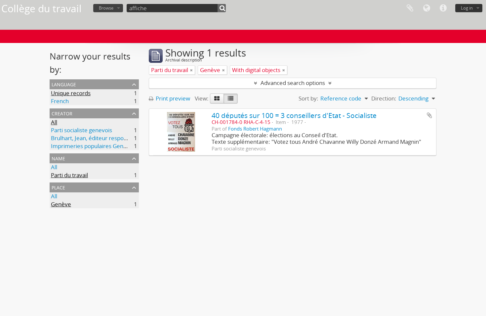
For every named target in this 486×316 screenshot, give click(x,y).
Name (58, 157)
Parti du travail (69, 175)
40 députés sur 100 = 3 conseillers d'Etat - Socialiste (294, 115)
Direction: (383, 98)
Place (58, 186)
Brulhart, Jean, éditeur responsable (96, 138)
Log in (467, 8)
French (60, 101)
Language (426, 8)
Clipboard (410, 8)
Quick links (443, 8)
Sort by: (308, 98)
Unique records (71, 93)
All (54, 122)
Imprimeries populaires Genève (92, 146)
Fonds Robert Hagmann (255, 128)
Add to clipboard (429, 115)
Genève (61, 204)
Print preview (172, 98)
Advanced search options (293, 83)
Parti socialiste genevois (81, 130)
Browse (106, 8)
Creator (62, 112)
